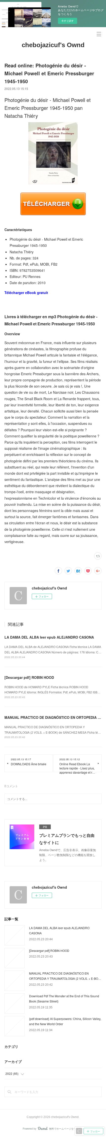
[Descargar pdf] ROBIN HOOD (29, 677)
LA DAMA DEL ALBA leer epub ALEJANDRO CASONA (49, 637)
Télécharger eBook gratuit (26, 292)
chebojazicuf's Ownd (53, 45)
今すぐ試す (67, 20)
